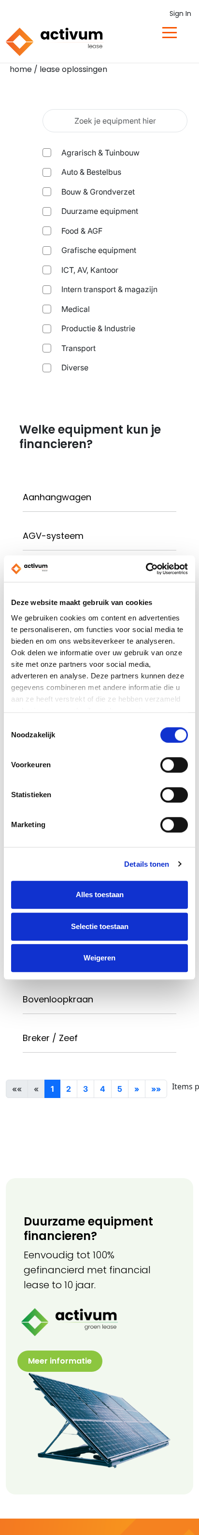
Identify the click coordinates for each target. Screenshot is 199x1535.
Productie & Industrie (98, 328)
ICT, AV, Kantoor (89, 270)
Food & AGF (81, 231)
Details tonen (146, 864)
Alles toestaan (100, 894)
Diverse (74, 367)
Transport (78, 348)
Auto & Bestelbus (91, 172)
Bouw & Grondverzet (98, 192)
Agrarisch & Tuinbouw (100, 152)
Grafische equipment (98, 250)
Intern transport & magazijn (109, 289)
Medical (75, 309)
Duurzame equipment (99, 211)
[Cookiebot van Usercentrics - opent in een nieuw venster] (145, 569)
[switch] (174, 765)
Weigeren (99, 958)
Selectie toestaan (99, 926)
